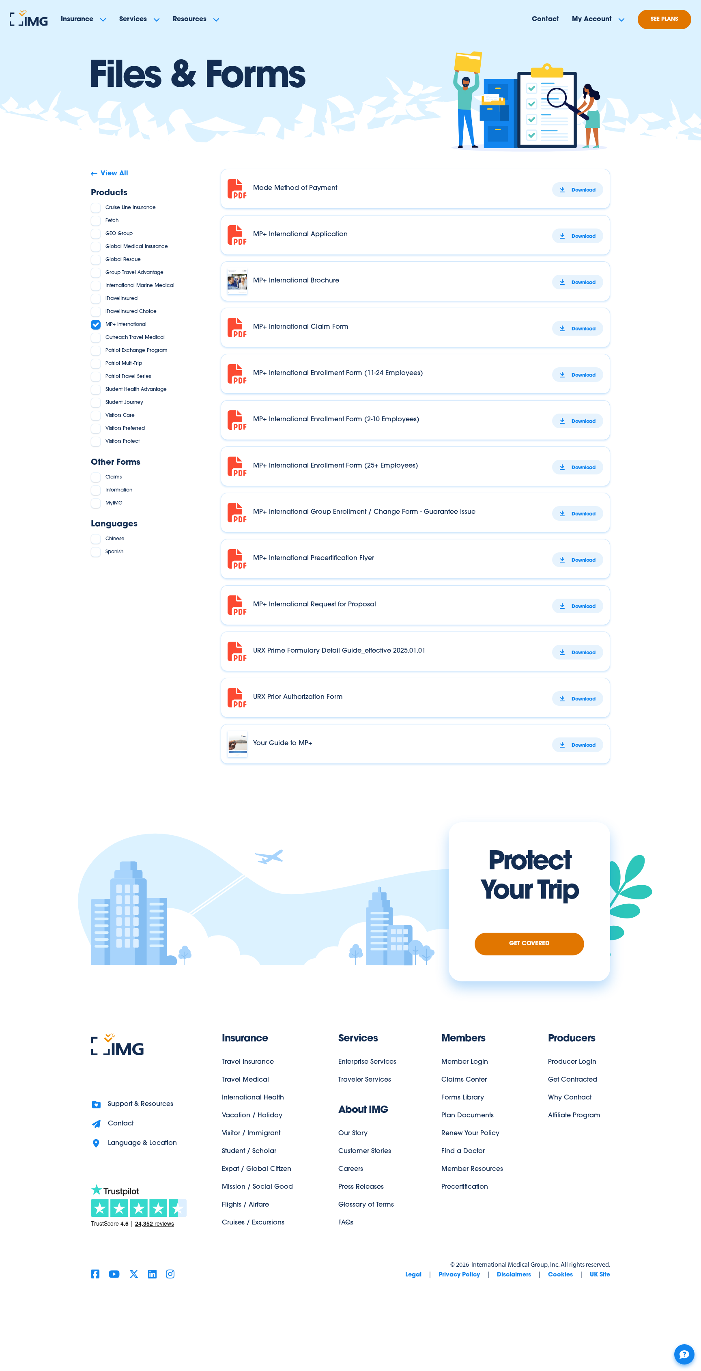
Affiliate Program (574, 1115)
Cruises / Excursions (253, 1223)
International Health (253, 1098)
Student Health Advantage (136, 389)
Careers (350, 1169)
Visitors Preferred (125, 428)
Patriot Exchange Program (136, 350)
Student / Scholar (249, 1151)
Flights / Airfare (245, 1205)
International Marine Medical (139, 285)
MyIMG (114, 503)
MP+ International (125, 324)
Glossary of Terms (366, 1205)
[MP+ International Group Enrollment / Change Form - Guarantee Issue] (415, 512)
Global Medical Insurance (136, 246)
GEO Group (119, 233)
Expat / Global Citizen (256, 1169)
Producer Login (572, 1062)
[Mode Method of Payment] (415, 189)
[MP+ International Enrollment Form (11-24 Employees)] (415, 374)
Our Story (353, 1133)
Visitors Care (120, 415)
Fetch (111, 220)
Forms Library (462, 1098)
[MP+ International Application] (415, 235)
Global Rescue (123, 259)
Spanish (114, 552)
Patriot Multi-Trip (123, 363)
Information (118, 490)
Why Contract (569, 1098)
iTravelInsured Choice (131, 311)
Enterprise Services (367, 1062)
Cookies (560, 1275)
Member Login (464, 1062)
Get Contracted (572, 1080)
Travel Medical (245, 1080)
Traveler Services (364, 1080)
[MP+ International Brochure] (415, 281)
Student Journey (124, 402)
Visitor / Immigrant (251, 1133)
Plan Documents (467, 1115)
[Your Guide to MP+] (415, 744)
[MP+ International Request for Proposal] (415, 605)
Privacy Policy (459, 1275)
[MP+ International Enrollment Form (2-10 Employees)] (415, 420)
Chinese (115, 539)
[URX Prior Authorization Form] (415, 698)
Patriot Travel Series (128, 376)
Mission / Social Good (257, 1187)
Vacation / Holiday (252, 1115)
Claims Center (464, 1080)
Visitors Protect (122, 441)
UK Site (600, 1275)
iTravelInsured (121, 298)
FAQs (345, 1223)
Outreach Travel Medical (135, 337)
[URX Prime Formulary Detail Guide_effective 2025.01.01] (415, 651)
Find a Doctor (463, 1151)
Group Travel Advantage (134, 272)
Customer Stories (364, 1151)
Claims (113, 477)
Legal (413, 1275)
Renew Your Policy (470, 1133)
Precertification (464, 1187)
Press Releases (361, 1187)
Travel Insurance (248, 1062)
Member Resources (472, 1169)
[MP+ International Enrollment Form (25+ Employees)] (415, 466)
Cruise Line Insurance (130, 207)
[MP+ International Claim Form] (415, 327)
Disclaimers (514, 1275)
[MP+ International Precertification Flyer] (415, 559)
